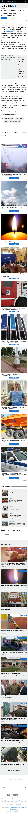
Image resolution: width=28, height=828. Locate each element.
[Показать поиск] (25, 2)
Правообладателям (17, 779)
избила (11, 105)
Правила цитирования (11, 782)
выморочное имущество (15, 121)
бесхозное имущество (9, 118)
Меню (26, 5)
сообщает (9, 31)
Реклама (20, 782)
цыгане (6, 121)
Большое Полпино (19, 118)
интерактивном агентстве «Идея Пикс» (18, 807)
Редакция (9, 779)
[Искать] (25, 787)
